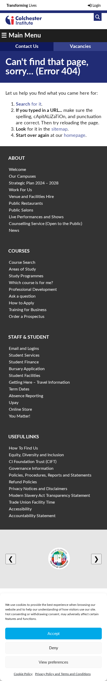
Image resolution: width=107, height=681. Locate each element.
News (14, 230)
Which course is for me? (31, 283)
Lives (21, 6)
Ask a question (22, 296)
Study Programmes (26, 276)
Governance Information (31, 468)
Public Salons (21, 210)
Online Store (20, 409)
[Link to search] (98, 17)
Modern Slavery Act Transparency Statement (49, 495)
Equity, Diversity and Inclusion (36, 455)
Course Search (22, 262)
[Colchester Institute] (23, 23)
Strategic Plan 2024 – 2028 (33, 183)
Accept (53, 633)
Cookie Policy (23, 674)
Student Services (24, 355)
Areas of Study (22, 269)
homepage (74, 135)
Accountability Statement (32, 516)
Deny (53, 648)
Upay (13, 403)
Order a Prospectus (26, 316)
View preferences (53, 662)
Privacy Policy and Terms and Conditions (63, 674)
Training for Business (27, 310)
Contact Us (26, 46)
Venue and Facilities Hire (31, 197)
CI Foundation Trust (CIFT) (32, 462)
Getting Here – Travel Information (39, 382)
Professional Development (33, 289)
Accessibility (20, 509)
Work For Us (20, 190)
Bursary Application (27, 369)
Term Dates (19, 389)
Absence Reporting (26, 396)
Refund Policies (23, 482)
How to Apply (21, 303)
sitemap (59, 129)
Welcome (17, 170)
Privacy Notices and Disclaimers (38, 489)
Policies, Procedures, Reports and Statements (50, 475)
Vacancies (80, 46)
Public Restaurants (26, 203)
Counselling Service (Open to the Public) (45, 224)
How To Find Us (23, 448)
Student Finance (24, 362)
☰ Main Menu (21, 36)
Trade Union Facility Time (32, 502)
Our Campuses (22, 176)
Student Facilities (24, 376)
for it (28, 104)
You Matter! (19, 416)
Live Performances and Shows (36, 217)
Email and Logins (24, 348)
